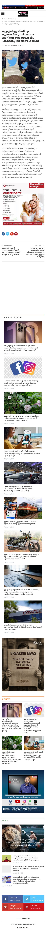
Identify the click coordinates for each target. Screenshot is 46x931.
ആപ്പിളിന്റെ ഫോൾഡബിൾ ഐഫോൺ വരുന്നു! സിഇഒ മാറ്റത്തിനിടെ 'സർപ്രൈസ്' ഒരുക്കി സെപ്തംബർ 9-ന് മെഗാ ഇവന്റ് (21, 348)
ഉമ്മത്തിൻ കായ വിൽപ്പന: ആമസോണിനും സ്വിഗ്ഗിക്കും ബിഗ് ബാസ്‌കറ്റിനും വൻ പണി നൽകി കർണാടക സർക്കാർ (21, 418)
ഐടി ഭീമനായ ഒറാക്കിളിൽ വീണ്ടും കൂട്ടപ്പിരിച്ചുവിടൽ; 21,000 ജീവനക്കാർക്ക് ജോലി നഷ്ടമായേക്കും (23, 627)
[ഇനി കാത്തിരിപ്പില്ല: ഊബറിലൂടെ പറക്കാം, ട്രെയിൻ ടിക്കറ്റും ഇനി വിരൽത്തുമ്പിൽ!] (23, 508)
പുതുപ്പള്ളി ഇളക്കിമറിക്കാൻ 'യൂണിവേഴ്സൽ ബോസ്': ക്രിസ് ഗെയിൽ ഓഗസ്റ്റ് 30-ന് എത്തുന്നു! (26, 858)
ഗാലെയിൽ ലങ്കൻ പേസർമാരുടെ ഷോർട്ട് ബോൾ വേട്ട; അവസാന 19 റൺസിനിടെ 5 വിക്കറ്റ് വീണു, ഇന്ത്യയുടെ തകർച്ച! (26, 880)
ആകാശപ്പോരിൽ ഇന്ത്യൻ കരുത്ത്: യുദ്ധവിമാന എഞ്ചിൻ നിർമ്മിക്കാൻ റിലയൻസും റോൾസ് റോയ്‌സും (18, 489)
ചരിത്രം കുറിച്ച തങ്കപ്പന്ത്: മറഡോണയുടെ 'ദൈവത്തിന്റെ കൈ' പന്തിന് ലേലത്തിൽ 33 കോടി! (23, 842)
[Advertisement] (23, 287)
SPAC (27, 927)
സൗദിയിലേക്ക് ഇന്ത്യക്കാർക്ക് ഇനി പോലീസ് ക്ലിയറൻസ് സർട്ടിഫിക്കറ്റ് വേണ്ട (11, 251)
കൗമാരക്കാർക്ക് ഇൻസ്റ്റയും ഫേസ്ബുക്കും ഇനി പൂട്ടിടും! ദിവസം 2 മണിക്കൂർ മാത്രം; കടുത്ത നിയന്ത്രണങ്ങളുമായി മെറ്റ (21, 383)
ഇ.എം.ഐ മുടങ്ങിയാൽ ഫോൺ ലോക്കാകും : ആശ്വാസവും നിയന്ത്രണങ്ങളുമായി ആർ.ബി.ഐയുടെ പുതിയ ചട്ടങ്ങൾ (22, 592)
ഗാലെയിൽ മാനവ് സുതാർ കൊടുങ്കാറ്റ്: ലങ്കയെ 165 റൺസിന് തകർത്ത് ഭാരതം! (28, 869)
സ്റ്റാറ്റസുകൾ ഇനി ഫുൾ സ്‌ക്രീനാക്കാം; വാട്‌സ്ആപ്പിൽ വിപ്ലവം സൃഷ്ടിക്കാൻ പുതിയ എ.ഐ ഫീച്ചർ (22, 453)
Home (18, 918)
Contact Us (26, 918)
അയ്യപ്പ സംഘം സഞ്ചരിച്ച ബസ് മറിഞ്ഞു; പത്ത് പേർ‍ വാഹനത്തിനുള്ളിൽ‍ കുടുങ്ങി (35, 252)
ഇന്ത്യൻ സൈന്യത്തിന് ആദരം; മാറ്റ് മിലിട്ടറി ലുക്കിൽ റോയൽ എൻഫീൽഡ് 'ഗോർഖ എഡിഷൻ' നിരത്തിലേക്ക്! (21, 557)
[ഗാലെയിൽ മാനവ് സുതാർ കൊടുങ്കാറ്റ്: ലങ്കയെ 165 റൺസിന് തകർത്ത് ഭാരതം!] (6, 869)
